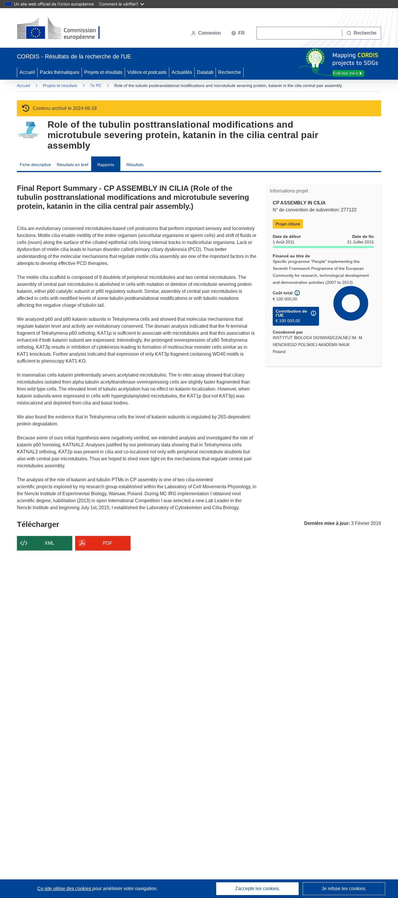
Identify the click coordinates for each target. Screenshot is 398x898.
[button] (238, 33)
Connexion (209, 33)
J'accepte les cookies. (257, 888)
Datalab (205, 72)
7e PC (95, 85)
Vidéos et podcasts (147, 72)
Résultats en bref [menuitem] (72, 164)
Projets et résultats (103, 72)
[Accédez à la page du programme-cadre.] (28, 130)
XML (49, 543)
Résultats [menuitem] (135, 164)
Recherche (229, 72)
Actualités (182, 72)
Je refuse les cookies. (344, 888)
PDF (107, 543)
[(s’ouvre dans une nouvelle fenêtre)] (64, 29)
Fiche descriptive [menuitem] (35, 164)
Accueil (27, 72)
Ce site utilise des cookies (64, 888)
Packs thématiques (59, 72)
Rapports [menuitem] (105, 164)
